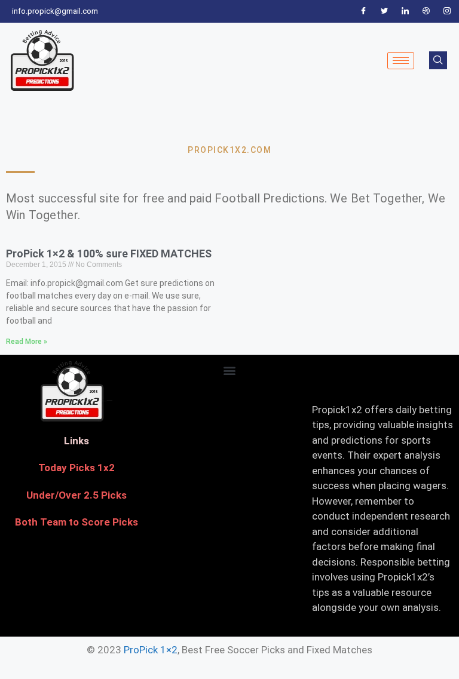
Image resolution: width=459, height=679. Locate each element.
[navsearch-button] (438, 60)
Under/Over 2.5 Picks (76, 495)
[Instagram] (447, 11)
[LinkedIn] (405, 11)
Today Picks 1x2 (76, 468)
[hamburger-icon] (400, 60)
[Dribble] (426, 11)
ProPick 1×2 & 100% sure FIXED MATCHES (109, 253)
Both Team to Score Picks (76, 522)
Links (76, 441)
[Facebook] (363, 11)
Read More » (26, 341)
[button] (229, 370)
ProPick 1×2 (151, 650)
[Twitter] (384, 11)
